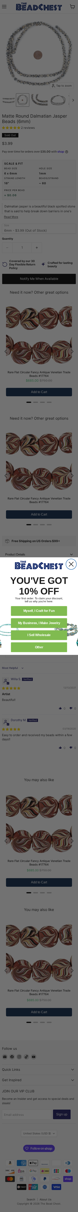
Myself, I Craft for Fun (39, 611)
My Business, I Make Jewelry (39, 623)
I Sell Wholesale (39, 635)
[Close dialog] (71, 564)
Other (39, 647)
